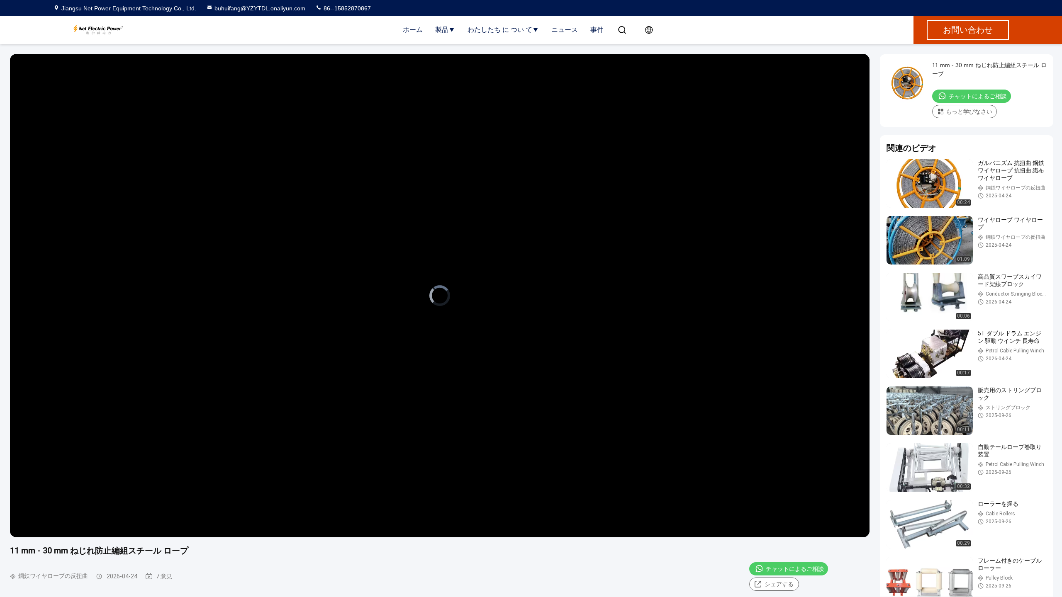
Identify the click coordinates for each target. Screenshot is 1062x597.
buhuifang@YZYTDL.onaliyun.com (259, 8)
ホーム (413, 29)
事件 (597, 29)
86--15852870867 (346, 8)
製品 (441, 29)
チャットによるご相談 (795, 568)
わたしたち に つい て (500, 29)
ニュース (564, 29)
